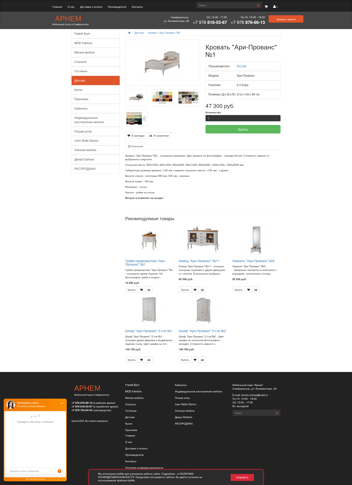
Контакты (137, 6)
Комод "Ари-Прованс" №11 (199, 260)
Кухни (78, 89)
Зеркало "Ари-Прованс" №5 (253, 260)
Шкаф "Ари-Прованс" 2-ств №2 (202, 330)
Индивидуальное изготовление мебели (89, 120)
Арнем (68, 18)
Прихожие (81, 99)
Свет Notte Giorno (86, 140)
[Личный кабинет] (275, 6)
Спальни (80, 62)
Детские (79, 80)
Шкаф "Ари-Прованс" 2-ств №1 (149, 330)
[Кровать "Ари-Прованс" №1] (162, 62)
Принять (242, 477)
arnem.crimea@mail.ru (254, 395)
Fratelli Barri (82, 33)
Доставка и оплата (91, 6)
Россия (241, 66)
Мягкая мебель (84, 52)
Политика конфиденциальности (144, 467)
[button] (266, 6)
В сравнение (160, 135)
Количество (213, 112)
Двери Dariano (84, 159)
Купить (243, 129)
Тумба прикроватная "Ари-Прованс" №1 (145, 262)
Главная (57, 6)
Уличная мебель (85, 150)
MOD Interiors (83, 43)
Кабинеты (81, 108)
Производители (117, 6)
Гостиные (80, 71)
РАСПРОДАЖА (85, 169)
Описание (136, 146)
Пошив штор (83, 131)
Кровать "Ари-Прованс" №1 (164, 32)
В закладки (137, 135)
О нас (71, 6)
